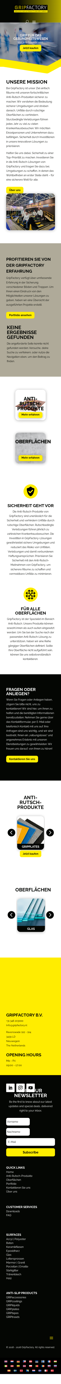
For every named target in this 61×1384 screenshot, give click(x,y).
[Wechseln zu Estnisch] (37, 1361)
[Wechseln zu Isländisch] (40, 1370)
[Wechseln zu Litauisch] (18, 1366)
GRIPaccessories (16, 1297)
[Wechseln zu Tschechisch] (24, 1361)
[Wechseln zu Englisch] (6, 1361)
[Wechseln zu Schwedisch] (15, 1370)
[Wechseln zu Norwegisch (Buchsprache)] (24, 1366)
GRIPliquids (13, 1305)
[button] (11, 832)
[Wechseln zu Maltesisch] (46, 1370)
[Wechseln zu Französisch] (49, 1361)
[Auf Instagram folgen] (20, 1088)
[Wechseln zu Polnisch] (30, 1366)
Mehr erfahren (30, 414)
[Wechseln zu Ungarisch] (55, 1361)
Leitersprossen (15, 1258)
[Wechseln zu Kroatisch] (34, 1370)
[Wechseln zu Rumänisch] (43, 1366)
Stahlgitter (12, 1270)
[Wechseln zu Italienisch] (6, 1366)
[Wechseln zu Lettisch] (12, 1366)
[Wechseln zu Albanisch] (21, 1370)
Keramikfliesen (15, 1246)
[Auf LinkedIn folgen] (10, 1088)
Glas (8, 1254)
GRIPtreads (13, 1317)
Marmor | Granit (15, 1262)
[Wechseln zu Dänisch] (30, 1361)
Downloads (13, 1211)
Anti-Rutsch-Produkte (19, 1175)
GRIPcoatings (14, 1301)
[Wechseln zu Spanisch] (9, 1370)
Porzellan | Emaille (17, 1266)
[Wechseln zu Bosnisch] (27, 1370)
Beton (9, 1243)
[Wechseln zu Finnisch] (43, 1361)
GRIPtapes (12, 1313)
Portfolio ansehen (20, 315)
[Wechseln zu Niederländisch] (12, 1361)
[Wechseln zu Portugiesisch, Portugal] (37, 1366)
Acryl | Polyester (16, 1239)
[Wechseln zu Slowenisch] (55, 1366)
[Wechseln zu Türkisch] (52, 1370)
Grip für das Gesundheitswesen (30, 37)
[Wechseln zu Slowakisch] (49, 1366)
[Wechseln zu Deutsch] (18, 1361)
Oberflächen (13, 1179)
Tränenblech (13, 1274)
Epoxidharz (13, 1250)
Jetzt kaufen (30, 48)
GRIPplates (12, 1309)
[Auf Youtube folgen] (30, 1088)
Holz (9, 1278)
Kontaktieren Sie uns (22, 759)
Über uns (14, 190)
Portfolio (11, 1183)
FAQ (8, 1215)
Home (10, 1172)
